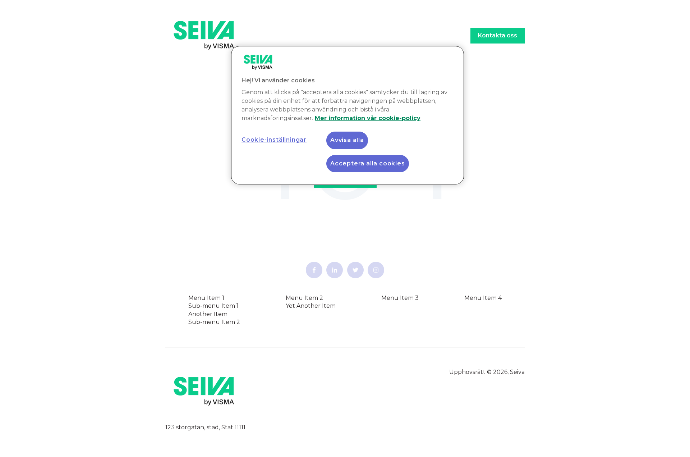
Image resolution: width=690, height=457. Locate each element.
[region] (347, 115)
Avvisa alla (347, 140)
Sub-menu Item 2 (214, 322)
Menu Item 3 (400, 297)
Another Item (207, 314)
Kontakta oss (497, 35)
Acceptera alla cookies (367, 163)
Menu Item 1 (206, 297)
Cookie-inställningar (274, 139)
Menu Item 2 (304, 297)
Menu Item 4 (483, 297)
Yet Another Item (311, 305)
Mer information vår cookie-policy (367, 118)
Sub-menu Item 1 (213, 305)
